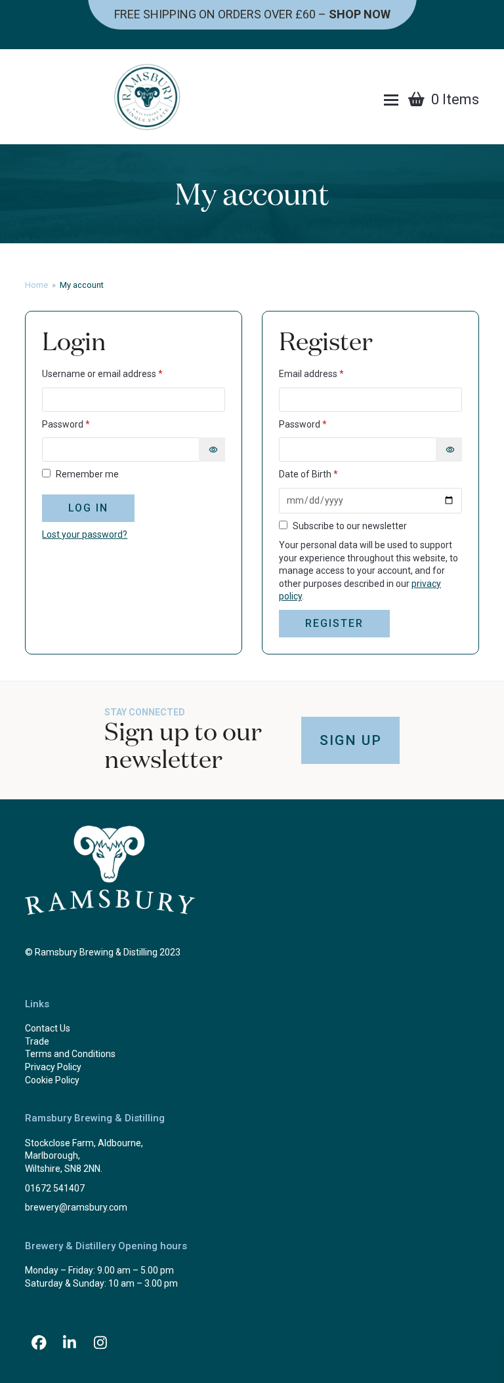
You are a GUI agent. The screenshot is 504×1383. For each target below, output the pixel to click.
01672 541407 (55, 1188)
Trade (37, 1041)
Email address (330, 373)
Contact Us (47, 1028)
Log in (88, 508)
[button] (391, 100)
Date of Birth (308, 474)
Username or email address (121, 373)
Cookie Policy (52, 1080)
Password (84, 424)
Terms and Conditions (70, 1054)
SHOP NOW (359, 14)
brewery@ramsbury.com (76, 1207)
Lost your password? (84, 534)
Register (334, 623)
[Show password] (212, 449)
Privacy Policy (53, 1067)
